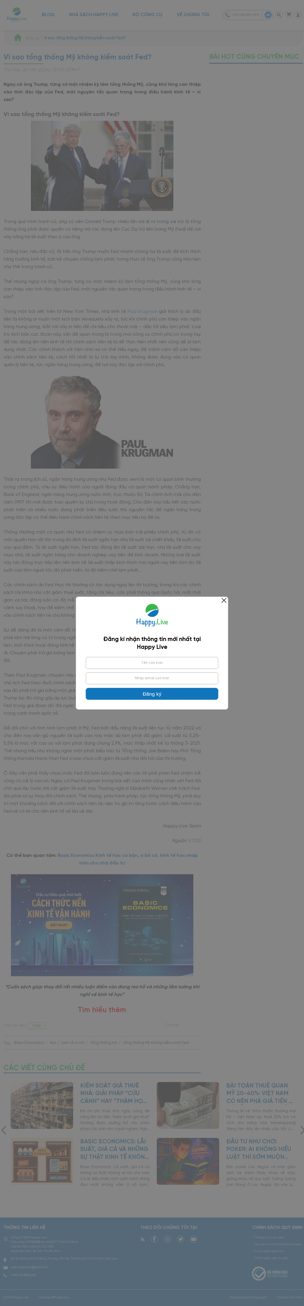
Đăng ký (152, 694)
